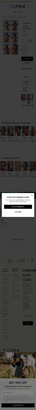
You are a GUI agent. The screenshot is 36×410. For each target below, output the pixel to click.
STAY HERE (18, 212)
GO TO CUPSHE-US (18, 207)
